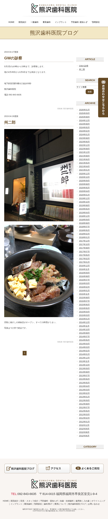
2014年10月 (84, 329)
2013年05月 (84, 383)
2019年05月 (84, 209)
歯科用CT (48, 504)
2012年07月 (84, 407)
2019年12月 (84, 198)
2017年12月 (84, 241)
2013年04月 (84, 386)
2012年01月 (84, 422)
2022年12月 (84, 145)
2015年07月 (84, 301)
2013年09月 (84, 368)
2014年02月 (84, 351)
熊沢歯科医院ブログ (77, 504)
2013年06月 (84, 379)
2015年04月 (84, 312)
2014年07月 (84, 336)
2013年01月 (84, 397)
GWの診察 (13, 58)
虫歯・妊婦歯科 (67, 501)
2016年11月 (84, 269)
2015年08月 (84, 297)
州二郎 (10, 122)
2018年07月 (84, 227)
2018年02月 (84, 234)
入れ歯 (86, 501)
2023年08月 (84, 138)
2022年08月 (84, 149)
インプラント (61, 22)
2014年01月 (84, 354)
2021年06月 (84, 159)
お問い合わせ (94, 504)
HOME (6, 501)
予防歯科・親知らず (49, 501)
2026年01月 (84, 110)
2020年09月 (84, 181)
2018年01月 (84, 237)
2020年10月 (84, 177)
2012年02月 (84, 418)
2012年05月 (84, 411)
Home (11, 22)
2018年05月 (84, 230)
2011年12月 (84, 425)
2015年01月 (84, 319)
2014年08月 (84, 333)
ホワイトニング (98, 501)
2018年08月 (84, 223)
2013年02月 (84, 393)
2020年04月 (84, 191)
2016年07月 (84, 280)
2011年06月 (84, 436)
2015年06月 (84, 304)
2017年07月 (84, 251)
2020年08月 (84, 184)
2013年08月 (84, 372)
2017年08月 (84, 248)
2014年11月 (84, 326)
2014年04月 (84, 344)
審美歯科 (47, 22)
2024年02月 (84, 131)
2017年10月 (84, 244)
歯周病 (79, 501)
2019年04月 (84, 212)
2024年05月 (84, 127)
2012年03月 (84, 414)
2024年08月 (84, 124)
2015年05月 (84, 308)
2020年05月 (84, 188)
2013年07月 (84, 375)
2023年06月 (84, 142)
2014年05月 (84, 340)
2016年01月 (84, 290)
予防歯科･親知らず (79, 22)
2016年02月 (84, 287)
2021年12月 (84, 152)
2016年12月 (84, 265)
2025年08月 (84, 117)
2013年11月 (84, 361)
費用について (60, 504)
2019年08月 (84, 205)
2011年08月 (84, 432)
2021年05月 (84, 163)
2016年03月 (84, 283)
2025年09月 (84, 113)
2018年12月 (84, 216)
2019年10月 (84, 202)
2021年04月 (84, 166)
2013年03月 (84, 390)
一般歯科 (35, 22)
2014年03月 (84, 347)
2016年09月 (84, 273)
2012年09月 (84, 400)
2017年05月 (84, 255)
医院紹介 (22, 22)
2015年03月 (84, 315)
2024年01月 (84, 134)
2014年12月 (84, 322)
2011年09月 (84, 429)
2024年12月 (84, 120)
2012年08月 (84, 404)
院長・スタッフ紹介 (29, 501)
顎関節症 (96, 22)
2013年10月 (84, 365)
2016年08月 (84, 276)
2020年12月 (84, 173)
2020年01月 (84, 195)
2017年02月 (84, 258)
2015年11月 (84, 294)
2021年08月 (84, 156)
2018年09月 (84, 219)
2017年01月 (84, 262)
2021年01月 (84, 170)
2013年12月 (84, 358)
